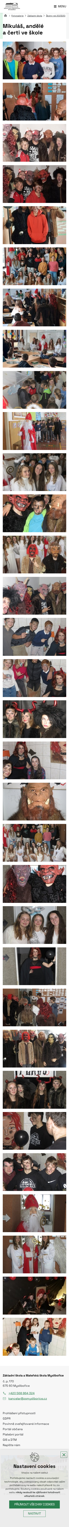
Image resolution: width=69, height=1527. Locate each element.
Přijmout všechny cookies (34, 1504)
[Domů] (6, 15)
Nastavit (34, 1513)
